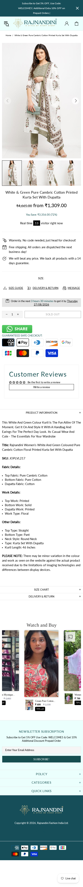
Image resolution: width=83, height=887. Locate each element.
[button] (41, 672)
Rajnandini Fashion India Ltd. (35, 23)
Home (8, 35)
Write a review (41, 387)
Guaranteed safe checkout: (22, 335)
